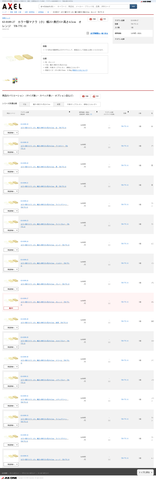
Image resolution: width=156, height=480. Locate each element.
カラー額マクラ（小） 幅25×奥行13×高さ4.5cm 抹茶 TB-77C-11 (44, 322)
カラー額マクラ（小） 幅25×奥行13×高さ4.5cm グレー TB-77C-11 (45, 284)
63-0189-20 (24, 163)
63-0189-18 (24, 124)
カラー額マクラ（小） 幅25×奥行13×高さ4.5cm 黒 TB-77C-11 (43, 167)
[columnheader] (45, 113)
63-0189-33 (24, 415)
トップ (4, 12)
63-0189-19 (24, 142)
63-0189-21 (24, 183)
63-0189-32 (24, 396)
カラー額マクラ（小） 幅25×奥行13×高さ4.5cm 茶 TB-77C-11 (43, 186)
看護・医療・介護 (15, 12)
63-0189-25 (24, 260)
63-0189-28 (24, 319)
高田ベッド (6, 18)
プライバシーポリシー (28, 473)
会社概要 (4, 473)
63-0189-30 (24, 357)
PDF (104, 19)
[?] (91, 114)
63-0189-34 (24, 435)
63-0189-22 (24, 201)
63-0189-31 (24, 376)
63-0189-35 (24, 456)
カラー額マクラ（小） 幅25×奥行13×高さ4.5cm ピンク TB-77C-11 (45, 245)
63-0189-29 (24, 337)
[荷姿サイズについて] (80, 70)
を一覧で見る (99, 33)
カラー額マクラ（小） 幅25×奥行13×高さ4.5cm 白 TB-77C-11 (43, 128)
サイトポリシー (14, 473)
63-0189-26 (24, 280)
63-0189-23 (24, 220)
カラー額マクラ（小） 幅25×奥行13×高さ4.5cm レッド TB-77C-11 (45, 459)
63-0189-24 (24, 241)
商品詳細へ (11, 132)
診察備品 (41, 12)
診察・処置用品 (29, 12)
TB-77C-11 (124, 126)
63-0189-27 (24, 298)
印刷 (94, 19)
